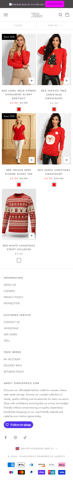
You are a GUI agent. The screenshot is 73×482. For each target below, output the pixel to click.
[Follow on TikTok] (25, 437)
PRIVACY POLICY (13, 297)
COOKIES (9, 291)
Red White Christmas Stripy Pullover (19, 247)
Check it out (54, 3)
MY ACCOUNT (12, 359)
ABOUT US (10, 285)
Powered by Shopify (51, 456)
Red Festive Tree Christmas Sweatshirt (54, 94)
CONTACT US (12, 322)
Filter (18, 25)
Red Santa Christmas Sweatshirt (54, 172)
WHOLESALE (11, 328)
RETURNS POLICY (14, 371)
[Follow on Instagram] (15, 437)
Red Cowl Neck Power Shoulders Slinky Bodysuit (19, 94)
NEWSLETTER (12, 303)
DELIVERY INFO (13, 365)
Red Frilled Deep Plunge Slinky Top (19, 172)
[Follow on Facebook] (5, 437)
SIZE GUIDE (10, 334)
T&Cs (7, 340)
